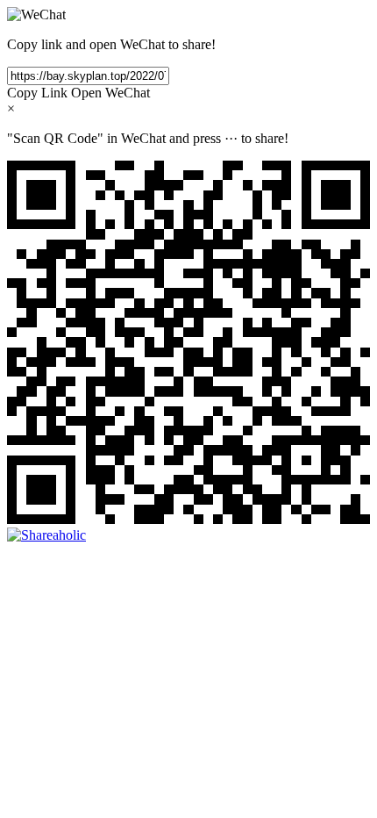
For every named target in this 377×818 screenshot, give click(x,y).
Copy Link (37, 92)
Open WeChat (110, 92)
